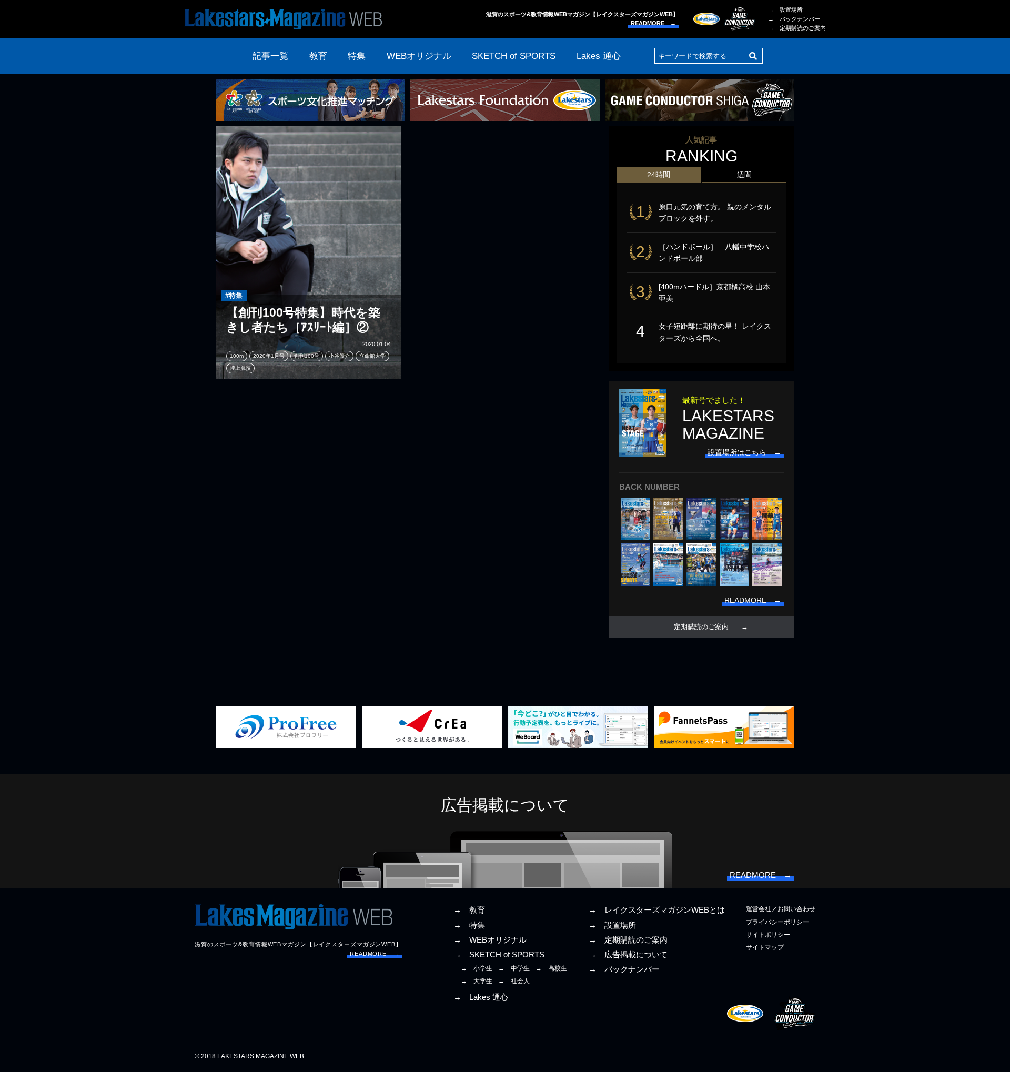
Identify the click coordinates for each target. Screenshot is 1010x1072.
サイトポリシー (768, 934)
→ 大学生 (476, 981)
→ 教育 (469, 910)
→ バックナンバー (794, 19)
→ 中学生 (514, 968)
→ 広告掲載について (628, 954)
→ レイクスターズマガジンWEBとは (657, 910)
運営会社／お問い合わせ (780, 909)
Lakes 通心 (599, 56)
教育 (318, 56)
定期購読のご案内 (701, 627)
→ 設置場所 (785, 9)
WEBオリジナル (419, 56)
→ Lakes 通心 (480, 997)
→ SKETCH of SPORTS (498, 954)
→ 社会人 (514, 981)
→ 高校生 (551, 968)
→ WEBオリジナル (490, 940)
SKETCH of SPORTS (514, 56)
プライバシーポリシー (777, 922)
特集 (357, 56)
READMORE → (653, 23)
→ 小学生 (476, 968)
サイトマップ (765, 947)
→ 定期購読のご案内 (797, 28)
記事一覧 (270, 56)
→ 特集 (469, 925)
